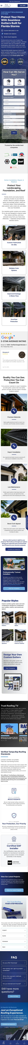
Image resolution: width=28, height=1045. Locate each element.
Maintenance (8, 93)
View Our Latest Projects (14, 890)
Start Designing (10, 668)
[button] (14, 930)
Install (8, 84)
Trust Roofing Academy (14, 584)
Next (14, 132)
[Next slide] (25, 358)
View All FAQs (14, 996)
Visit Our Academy (14, 588)
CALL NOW (22, 5)
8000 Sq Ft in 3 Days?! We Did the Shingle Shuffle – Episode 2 (9, 738)
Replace (19, 84)
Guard (19, 93)
